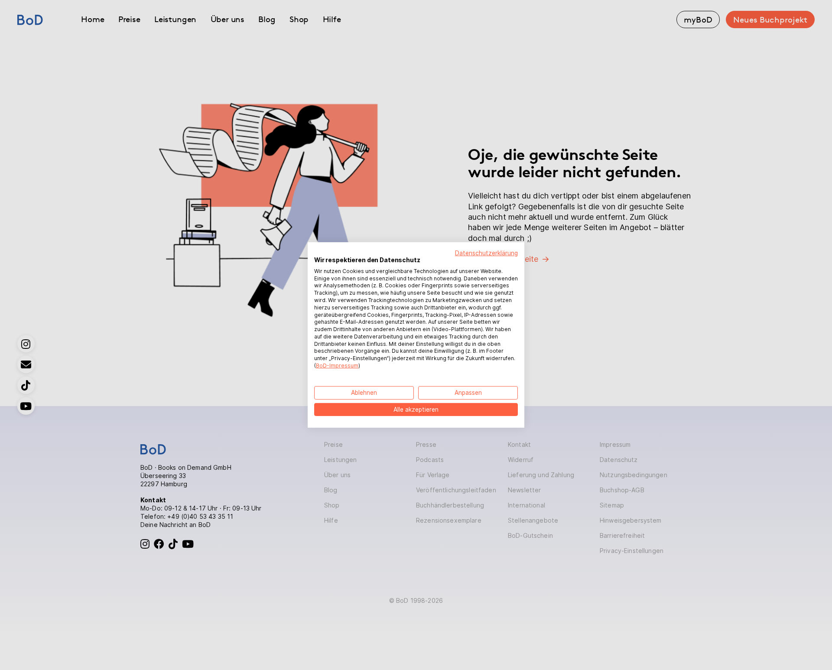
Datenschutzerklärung (486, 253)
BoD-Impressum (337, 365)
